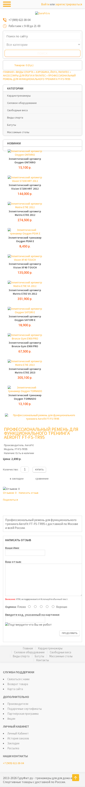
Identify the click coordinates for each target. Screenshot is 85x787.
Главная (8, 72)
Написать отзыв (28, 493)
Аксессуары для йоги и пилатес (24, 75)
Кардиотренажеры (19, 95)
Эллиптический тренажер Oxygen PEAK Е (25, 239)
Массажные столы (18, 132)
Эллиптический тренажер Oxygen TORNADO (25, 397)
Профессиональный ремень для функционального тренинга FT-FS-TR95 (39, 77)
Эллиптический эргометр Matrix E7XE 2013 (25, 370)
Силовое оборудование (22, 103)
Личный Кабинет (18, 733)
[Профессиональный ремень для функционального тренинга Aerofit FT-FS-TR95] (42, 418)
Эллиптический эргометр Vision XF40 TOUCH (25, 265)
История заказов (18, 738)
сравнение (42, 478)
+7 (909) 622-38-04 (13, 763)
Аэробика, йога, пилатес (52, 72)
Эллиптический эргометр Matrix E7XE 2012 (25, 213)
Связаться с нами (18, 679)
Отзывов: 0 (9, 493)
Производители (17, 704)
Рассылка (13, 748)
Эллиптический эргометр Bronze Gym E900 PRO (25, 344)
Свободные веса (17, 110)
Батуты (11, 125)
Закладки (13, 743)
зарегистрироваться (68, 4)
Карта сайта (15, 689)
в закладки (17, 478)
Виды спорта (24, 72)
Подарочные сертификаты (24, 709)
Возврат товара (17, 684)
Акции (11, 718)
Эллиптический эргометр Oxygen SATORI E (25, 318)
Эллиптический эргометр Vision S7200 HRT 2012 (25, 186)
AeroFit (29, 445)
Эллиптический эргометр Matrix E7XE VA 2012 (25, 291)
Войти (45, 4)
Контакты (42, 660)
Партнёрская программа (23, 714)
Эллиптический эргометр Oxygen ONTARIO (25, 160)
